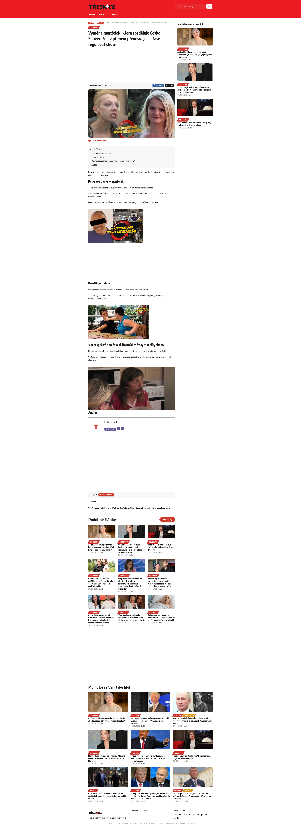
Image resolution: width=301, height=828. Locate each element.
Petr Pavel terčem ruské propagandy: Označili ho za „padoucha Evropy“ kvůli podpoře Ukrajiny (150, 721)
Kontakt (176, 818)
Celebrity (100, 23)
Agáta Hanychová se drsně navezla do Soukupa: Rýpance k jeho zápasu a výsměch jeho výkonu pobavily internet (101, 619)
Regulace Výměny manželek (102, 153)
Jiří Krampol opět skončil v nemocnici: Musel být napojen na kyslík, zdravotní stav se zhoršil (161, 617)
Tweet (94, 495)
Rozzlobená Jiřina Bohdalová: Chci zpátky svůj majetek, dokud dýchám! (161, 547)
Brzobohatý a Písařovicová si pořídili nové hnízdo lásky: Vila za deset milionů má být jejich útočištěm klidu (101, 582)
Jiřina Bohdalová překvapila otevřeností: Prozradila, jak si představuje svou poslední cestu (131, 617)
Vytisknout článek (99, 140)
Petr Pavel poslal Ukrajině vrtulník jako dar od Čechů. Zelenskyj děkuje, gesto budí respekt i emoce (107, 796)
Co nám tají (114, 15)
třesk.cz (91, 23)
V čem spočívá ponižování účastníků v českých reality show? (113, 161)
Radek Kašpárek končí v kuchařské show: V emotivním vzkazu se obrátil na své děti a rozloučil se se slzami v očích (160, 582)
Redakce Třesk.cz (96, 85)
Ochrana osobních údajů (181, 814)
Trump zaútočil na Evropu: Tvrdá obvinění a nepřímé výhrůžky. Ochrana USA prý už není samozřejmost (148, 758)
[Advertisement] (131, 66)
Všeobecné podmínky (200, 814)
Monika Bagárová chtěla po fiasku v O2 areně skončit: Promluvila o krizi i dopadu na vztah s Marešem (130, 549)
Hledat (209, 6)
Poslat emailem (106, 495)
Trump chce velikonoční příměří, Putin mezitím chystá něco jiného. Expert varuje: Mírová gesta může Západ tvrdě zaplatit (150, 796)
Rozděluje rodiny (98, 157)
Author (94, 164)
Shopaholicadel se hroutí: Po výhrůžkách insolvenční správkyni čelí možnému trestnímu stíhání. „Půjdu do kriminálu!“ (130, 583)
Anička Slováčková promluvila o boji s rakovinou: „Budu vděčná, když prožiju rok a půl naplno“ (101, 547)
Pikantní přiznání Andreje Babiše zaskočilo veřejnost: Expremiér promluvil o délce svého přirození (192, 796)
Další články (167, 519)
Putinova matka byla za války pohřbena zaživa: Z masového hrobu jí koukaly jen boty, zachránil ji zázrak (192, 721)
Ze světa (102, 15)
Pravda (92, 15)
